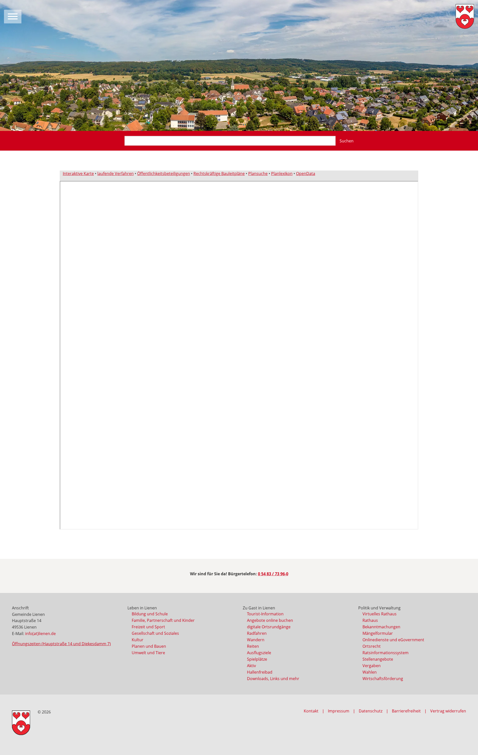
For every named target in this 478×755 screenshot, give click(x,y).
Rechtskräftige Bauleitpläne (219, 173)
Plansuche (258, 173)
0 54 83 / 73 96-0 (273, 574)
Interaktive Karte (78, 173)
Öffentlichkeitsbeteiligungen (163, 173)
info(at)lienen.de (40, 633)
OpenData (305, 173)
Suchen (347, 141)
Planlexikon (282, 173)
